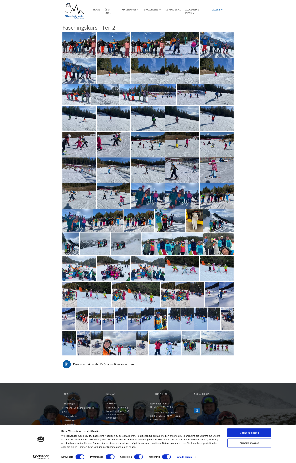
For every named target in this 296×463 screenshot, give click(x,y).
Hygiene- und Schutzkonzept (79, 407)
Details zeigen (184, 457)
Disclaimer (69, 420)
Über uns (107, 11)
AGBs (66, 411)
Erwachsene (151, 9)
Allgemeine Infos (192, 11)
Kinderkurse (129, 9)
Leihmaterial (173, 9)
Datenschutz (70, 416)
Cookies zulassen (249, 432)
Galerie (216, 9)
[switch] (110, 456)
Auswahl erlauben (249, 443)
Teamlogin (69, 403)
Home (96, 9)
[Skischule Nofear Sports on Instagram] (197, 410)
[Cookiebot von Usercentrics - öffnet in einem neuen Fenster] (40, 457)
